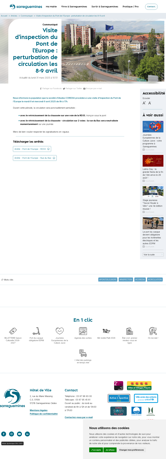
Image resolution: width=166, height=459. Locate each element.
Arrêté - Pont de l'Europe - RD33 (30, 149)
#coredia (140, 279)
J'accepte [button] (96, 450)
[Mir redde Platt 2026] (106, 326)
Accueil (4, 16)
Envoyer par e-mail (94, 88)
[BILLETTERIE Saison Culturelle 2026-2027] (13, 326)
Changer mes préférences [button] (131, 450)
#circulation (155, 279)
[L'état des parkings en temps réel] (83, 348)
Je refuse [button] (110, 450)
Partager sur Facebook (52, 88)
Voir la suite (149, 254)
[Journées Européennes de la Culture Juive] (59, 326)
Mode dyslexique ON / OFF (12, 443)
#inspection (126, 279)
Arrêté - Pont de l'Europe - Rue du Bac (33, 158)
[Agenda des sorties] (83, 326)
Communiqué (27, 16)
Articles (14, 16)
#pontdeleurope (107, 279)
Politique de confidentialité (44, 413)
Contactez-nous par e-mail (79, 417)
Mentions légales (38, 410)
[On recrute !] (153, 326)
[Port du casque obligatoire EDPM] (36, 326)
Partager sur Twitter (74, 88)
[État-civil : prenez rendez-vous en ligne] (129, 326)
